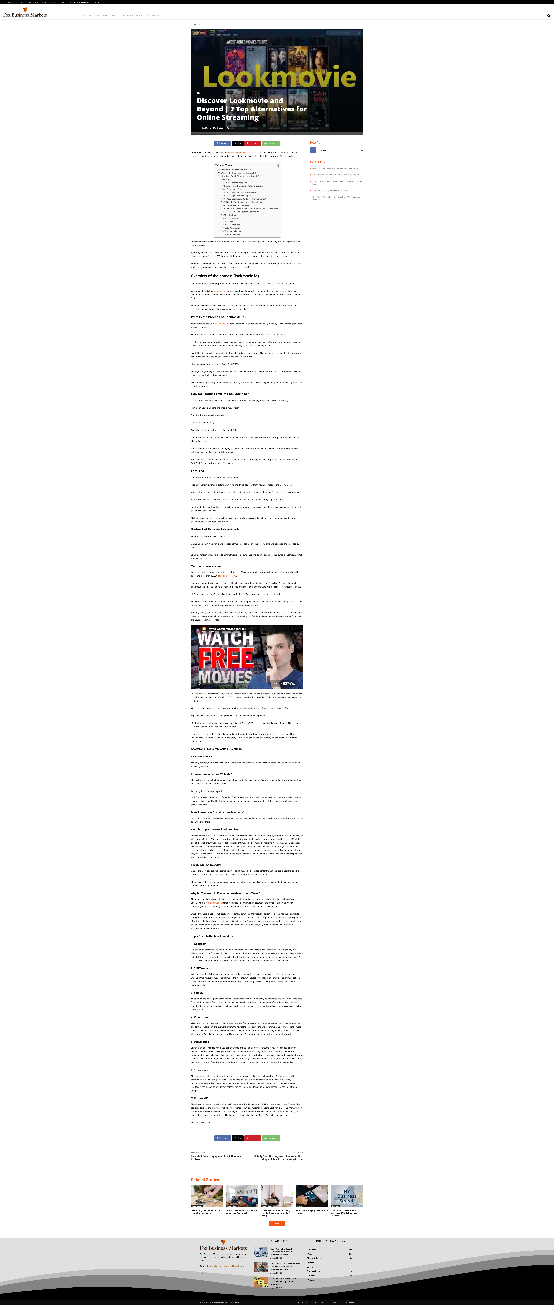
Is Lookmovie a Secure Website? (242, 192)
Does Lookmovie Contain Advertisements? (246, 199)
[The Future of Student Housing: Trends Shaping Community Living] (277, 1196)
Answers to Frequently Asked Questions (244, 186)
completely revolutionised (238, 152)
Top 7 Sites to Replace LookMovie (243, 212)
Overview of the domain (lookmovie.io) (234, 170)
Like (361, 150)
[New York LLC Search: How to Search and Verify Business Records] (347, 1196)
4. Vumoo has (233, 225)
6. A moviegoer (234, 231)
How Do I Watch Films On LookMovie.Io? (240, 176)
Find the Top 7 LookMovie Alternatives (244, 202)
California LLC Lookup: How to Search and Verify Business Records (285, 1266)
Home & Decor (197, 1206)
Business (335, 1206)
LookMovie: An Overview (237, 205)
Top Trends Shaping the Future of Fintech (329, 190)
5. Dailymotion (233, 228)
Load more (276, 1223)
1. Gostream (232, 215)
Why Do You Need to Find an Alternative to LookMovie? (252, 208)
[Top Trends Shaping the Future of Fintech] (312, 1196)
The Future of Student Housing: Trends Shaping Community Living (276, 1213)
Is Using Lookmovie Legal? (238, 195)
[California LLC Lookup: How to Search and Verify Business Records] (261, 1267)
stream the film (222, 323)
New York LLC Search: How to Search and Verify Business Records (345, 1213)
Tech (200, 24)
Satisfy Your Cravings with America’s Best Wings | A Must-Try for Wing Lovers (278, 1158)
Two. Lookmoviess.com (237, 183)
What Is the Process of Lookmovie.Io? (238, 173)
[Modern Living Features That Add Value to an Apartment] (242, 1196)
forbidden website (214, 902)
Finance (299, 1206)
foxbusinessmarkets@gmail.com (228, 1266)
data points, (219, 291)
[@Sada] (199, 128)
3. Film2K (231, 221)
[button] (548, 15)
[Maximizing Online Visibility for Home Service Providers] (207, 1196)
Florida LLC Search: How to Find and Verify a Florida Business (284, 1281)
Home (193, 24)
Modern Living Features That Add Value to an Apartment (335, 175)
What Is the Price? (235, 189)
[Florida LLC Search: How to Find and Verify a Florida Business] (261, 1282)
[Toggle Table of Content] (274, 165)
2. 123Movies (233, 218)
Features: (226, 179)
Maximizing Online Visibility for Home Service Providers (335, 168)
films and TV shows (227, 576)
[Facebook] (549, 2)
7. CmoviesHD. (233, 234)
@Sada (207, 128)
